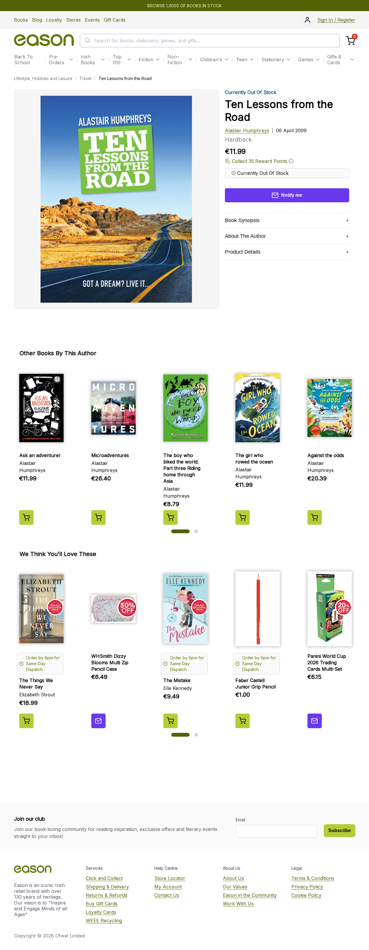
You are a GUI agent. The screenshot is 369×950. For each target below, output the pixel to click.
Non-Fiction (174, 59)
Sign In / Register (336, 20)
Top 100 (117, 59)
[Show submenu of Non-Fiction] (190, 59)
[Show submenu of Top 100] (129, 59)
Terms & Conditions (312, 878)
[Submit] (87, 40)
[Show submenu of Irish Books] (103, 59)
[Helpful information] (291, 161)
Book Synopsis (242, 220)
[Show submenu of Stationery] (288, 59)
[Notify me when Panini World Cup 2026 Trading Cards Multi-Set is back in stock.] (314, 721)
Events (92, 20)
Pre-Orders (56, 59)
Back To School (23, 59)
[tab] (180, 531)
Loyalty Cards (101, 912)
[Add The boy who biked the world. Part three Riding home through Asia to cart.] (170, 517)
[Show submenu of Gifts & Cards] (352, 59)
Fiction (146, 59)
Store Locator (169, 878)
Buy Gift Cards (102, 904)
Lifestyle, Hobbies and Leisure (43, 78)
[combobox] (210, 40)
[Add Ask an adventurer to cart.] (26, 517)
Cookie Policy (306, 895)
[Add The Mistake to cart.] (170, 721)
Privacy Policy (307, 887)
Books (21, 20)
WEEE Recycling (104, 920)
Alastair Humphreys (247, 130)
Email (240, 819)
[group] (184, 446)
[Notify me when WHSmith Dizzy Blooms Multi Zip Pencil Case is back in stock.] (98, 721)
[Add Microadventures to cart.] (98, 517)
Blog (37, 20)
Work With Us (238, 904)
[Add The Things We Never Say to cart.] (26, 721)
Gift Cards (114, 20)
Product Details (242, 252)
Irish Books (88, 59)
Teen (241, 59)
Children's (211, 59)
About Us (233, 878)
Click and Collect (104, 878)
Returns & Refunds (106, 895)
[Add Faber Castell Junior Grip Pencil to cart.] (242, 721)
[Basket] (350, 40)
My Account (168, 887)
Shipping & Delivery (107, 887)
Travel (85, 78)
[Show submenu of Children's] (226, 59)
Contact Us (166, 895)
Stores (73, 20)
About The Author (245, 236)
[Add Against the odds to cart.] (314, 517)
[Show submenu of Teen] (251, 59)
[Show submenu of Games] (317, 59)
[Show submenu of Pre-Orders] (71, 59)
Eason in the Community (250, 895)
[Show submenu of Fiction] (157, 59)
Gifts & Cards (334, 59)
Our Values (235, 887)
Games (305, 59)
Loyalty (54, 20)
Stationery (272, 59)
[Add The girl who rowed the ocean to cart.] (242, 517)
